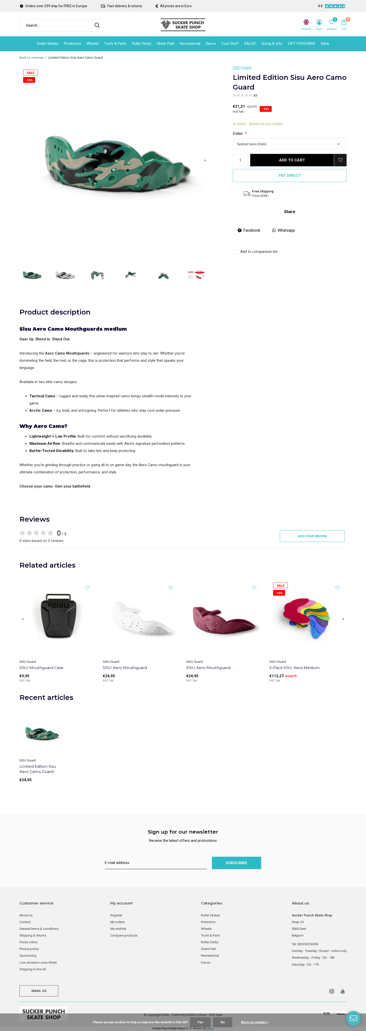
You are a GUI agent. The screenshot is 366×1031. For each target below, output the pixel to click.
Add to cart (292, 160)
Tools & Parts (115, 43)
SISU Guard (242, 67)
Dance (211, 43)
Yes (200, 1022)
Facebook (251, 230)
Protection (72, 43)
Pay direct (290, 175)
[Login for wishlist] (340, 160)
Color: (239, 133)
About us (26, 915)
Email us (38, 991)
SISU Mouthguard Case (41, 667)
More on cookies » (254, 1022)
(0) (255, 95)
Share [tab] (289, 211)
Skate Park (165, 43)
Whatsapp (286, 230)
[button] (31, 274)
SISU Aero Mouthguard (125, 667)
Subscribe (236, 863)
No (223, 1022)
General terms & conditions (39, 929)
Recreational (190, 43)
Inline (325, 43)
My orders (117, 922)
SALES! (250, 43)
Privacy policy (29, 949)
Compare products (123, 935)
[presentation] (205, 160)
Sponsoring (27, 955)
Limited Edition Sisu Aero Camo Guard (37, 769)
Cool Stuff (230, 43)
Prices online (28, 942)
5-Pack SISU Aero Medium (294, 667)
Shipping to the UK (32, 969)
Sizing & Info (271, 43)
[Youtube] (343, 991)
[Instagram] (331, 991)
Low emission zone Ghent (38, 962)
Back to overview (31, 57)
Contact (25, 922)
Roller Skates (48, 43)
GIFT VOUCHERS (301, 43)
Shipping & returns (32, 935)
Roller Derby (141, 43)
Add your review (312, 536)
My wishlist (118, 929)
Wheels (93, 43)
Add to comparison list (259, 251)
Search (97, 25)
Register (116, 915)
